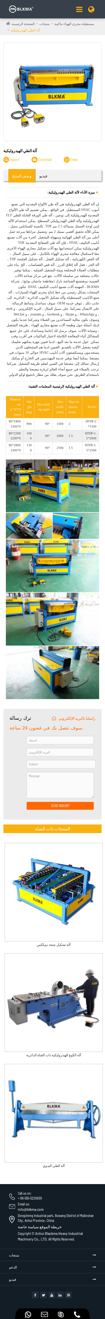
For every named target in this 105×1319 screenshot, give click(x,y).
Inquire (14, 159)
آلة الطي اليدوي (54, 1166)
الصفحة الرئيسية (23, 24)
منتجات (44, 24)
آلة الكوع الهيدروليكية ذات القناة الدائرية (53, 1055)
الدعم (13, 1267)
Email (73, 159)
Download (45, 159)
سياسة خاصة (28, 1226)
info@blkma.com (31, 1209)
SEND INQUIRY (60, 806)
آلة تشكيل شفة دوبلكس (54, 945)
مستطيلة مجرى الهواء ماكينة (74, 24)
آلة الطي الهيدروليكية (25, 30)
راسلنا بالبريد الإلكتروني (76, 718)
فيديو (12, 1279)
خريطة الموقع (51, 1226)
